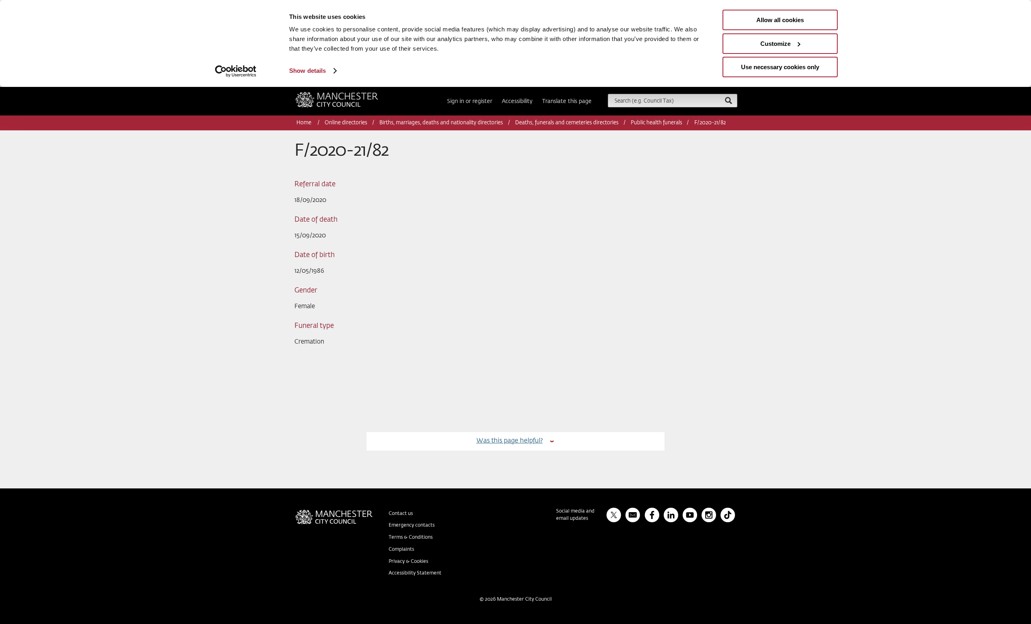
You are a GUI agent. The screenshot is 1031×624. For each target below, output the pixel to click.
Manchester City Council (347, 95)
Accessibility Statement (415, 573)
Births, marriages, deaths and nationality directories (441, 123)
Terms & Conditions (411, 537)
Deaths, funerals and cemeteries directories (567, 123)
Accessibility (517, 101)
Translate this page (567, 101)
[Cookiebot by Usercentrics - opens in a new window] (236, 71)
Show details (307, 70)
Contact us (401, 513)
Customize (775, 43)
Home (304, 123)
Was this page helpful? (509, 440)
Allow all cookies (780, 19)
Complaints (401, 549)
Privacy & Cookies (408, 561)
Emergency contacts (412, 525)
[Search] (728, 100)
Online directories (346, 123)
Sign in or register (469, 101)
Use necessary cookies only (780, 67)
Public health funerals (656, 123)
